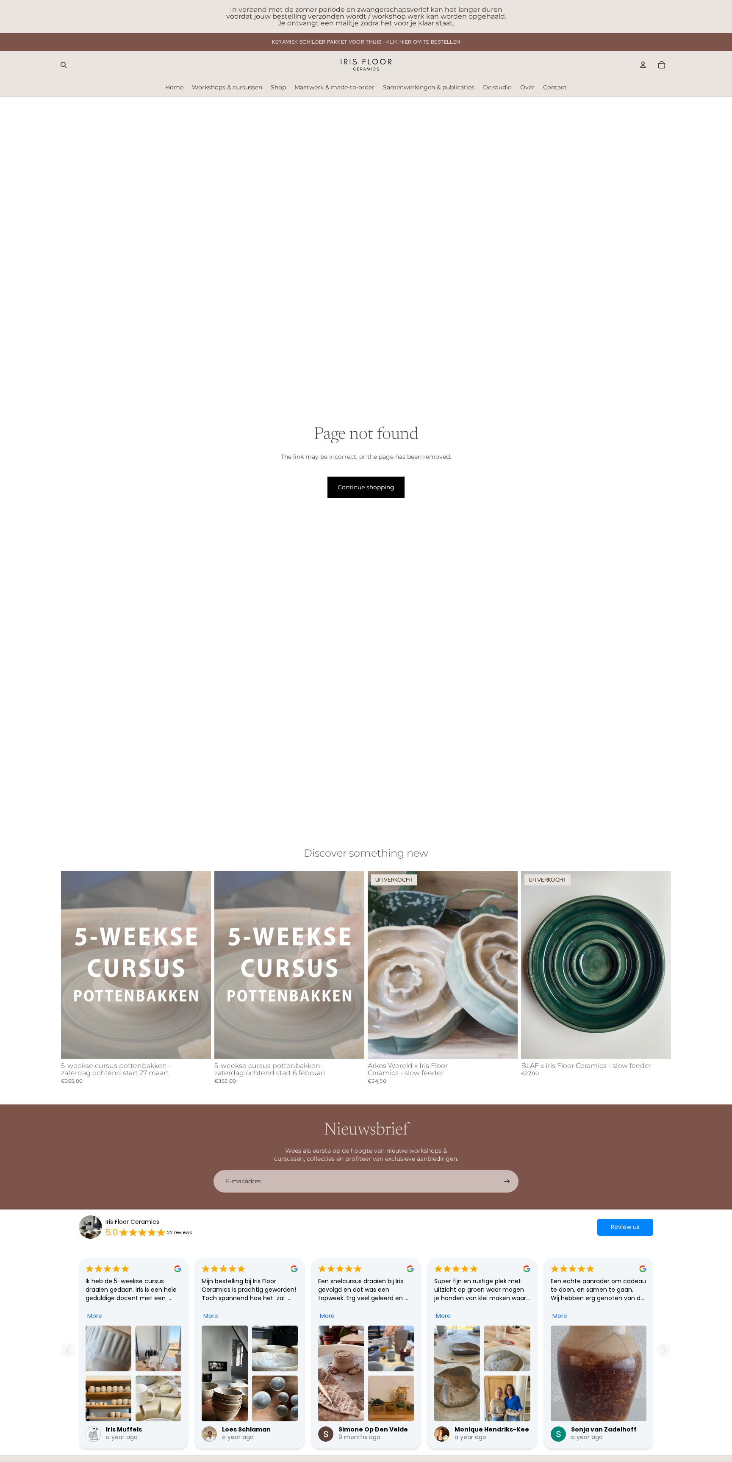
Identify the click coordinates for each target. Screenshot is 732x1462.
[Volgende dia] (198, 964)
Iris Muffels (124, 1429)
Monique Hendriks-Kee (492, 1429)
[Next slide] (664, 1350)
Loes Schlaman (246, 1429)
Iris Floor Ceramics (132, 1222)
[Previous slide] (68, 1350)
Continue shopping (366, 487)
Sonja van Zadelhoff (604, 1429)
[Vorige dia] (73, 964)
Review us (625, 1227)
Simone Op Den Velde (373, 1429)
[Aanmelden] (507, 1181)
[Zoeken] (63, 64)
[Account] (643, 64)
